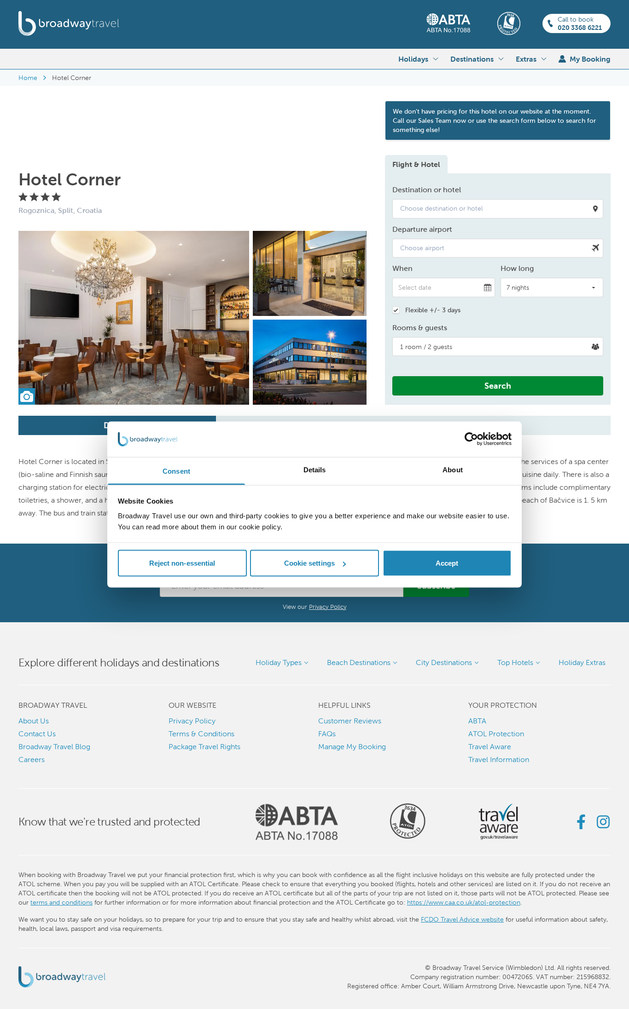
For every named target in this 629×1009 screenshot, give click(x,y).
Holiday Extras (582, 662)
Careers (31, 759)
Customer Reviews (349, 721)
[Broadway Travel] (68, 23)
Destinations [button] (472, 59)
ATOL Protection (496, 734)
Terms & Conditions (201, 734)
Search (497, 385)
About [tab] (453, 469)
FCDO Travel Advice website (462, 919)
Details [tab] (314, 469)
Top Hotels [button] (515, 662)
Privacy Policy (327, 606)
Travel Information (498, 759)
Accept (447, 563)
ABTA (477, 721)
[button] (497, 208)
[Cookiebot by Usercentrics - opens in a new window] (471, 439)
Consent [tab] (176, 471)
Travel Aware (489, 747)
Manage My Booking (352, 747)
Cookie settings (309, 563)
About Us (33, 721)
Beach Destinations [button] (358, 662)
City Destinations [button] (444, 662)
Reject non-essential (182, 563)
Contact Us (37, 734)
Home (27, 77)
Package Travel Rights (204, 747)
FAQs (327, 734)
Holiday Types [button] (279, 662)
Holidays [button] (413, 59)
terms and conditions (61, 902)
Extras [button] (526, 59)
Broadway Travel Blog (54, 747)
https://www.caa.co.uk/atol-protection (463, 902)
